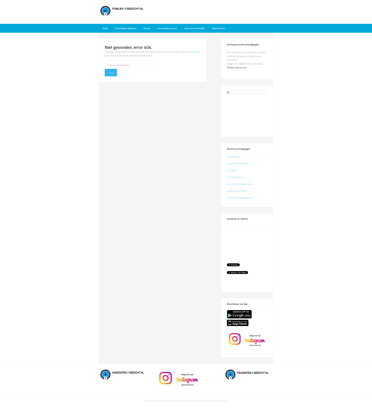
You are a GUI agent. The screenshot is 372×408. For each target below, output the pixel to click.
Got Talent (232, 170)
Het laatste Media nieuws (239, 197)
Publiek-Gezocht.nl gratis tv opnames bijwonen (122, 11)
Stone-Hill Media (218, 401)
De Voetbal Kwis (235, 177)
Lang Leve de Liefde (237, 190)
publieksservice (193, 401)
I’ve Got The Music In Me (239, 184)
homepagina (194, 51)
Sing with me (233, 156)
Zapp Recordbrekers (237, 163)
